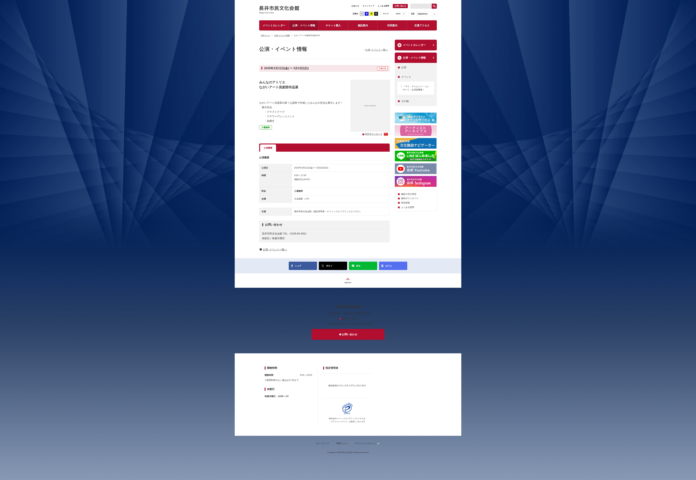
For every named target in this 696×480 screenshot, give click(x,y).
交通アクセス (422, 25)
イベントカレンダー (274, 25)
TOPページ (265, 35)
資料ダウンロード (410, 198)
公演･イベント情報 (282, 35)
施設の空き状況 (408, 194)
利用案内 (392, 25)
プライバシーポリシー (365, 443)
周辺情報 (405, 202)
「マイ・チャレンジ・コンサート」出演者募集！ (416, 88)
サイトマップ (368, 6)
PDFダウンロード (376, 134)
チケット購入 (333, 25)
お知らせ (355, 6)
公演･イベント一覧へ (376, 50)
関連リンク (341, 443)
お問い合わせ (400, 6)
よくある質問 (383, 6)
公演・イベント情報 (303, 25)
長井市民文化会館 (279, 10)
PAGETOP (348, 280)
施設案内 (363, 25)
